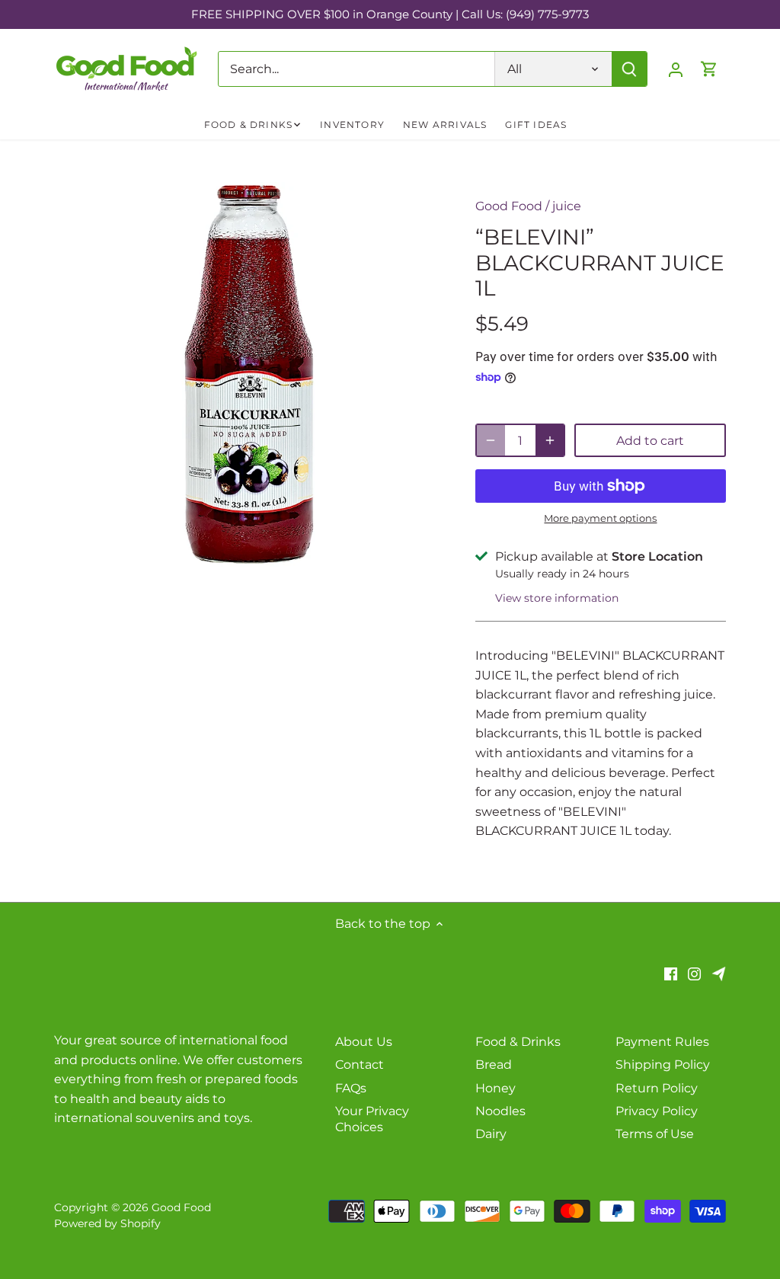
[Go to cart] (709, 69)
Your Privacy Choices (372, 1119)
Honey (495, 1088)
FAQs (350, 1088)
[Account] (675, 69)
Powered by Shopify (107, 1223)
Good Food (508, 206)
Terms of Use (654, 1134)
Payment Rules (662, 1041)
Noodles (500, 1111)
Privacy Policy (656, 1111)
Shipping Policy (662, 1064)
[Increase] (549, 440)
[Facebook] (670, 973)
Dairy (491, 1134)
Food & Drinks (518, 1041)
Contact (359, 1064)
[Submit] (629, 69)
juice (566, 206)
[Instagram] (694, 973)
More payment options (600, 518)
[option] (246, 374)
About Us (363, 1041)
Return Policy (656, 1088)
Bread (493, 1064)
